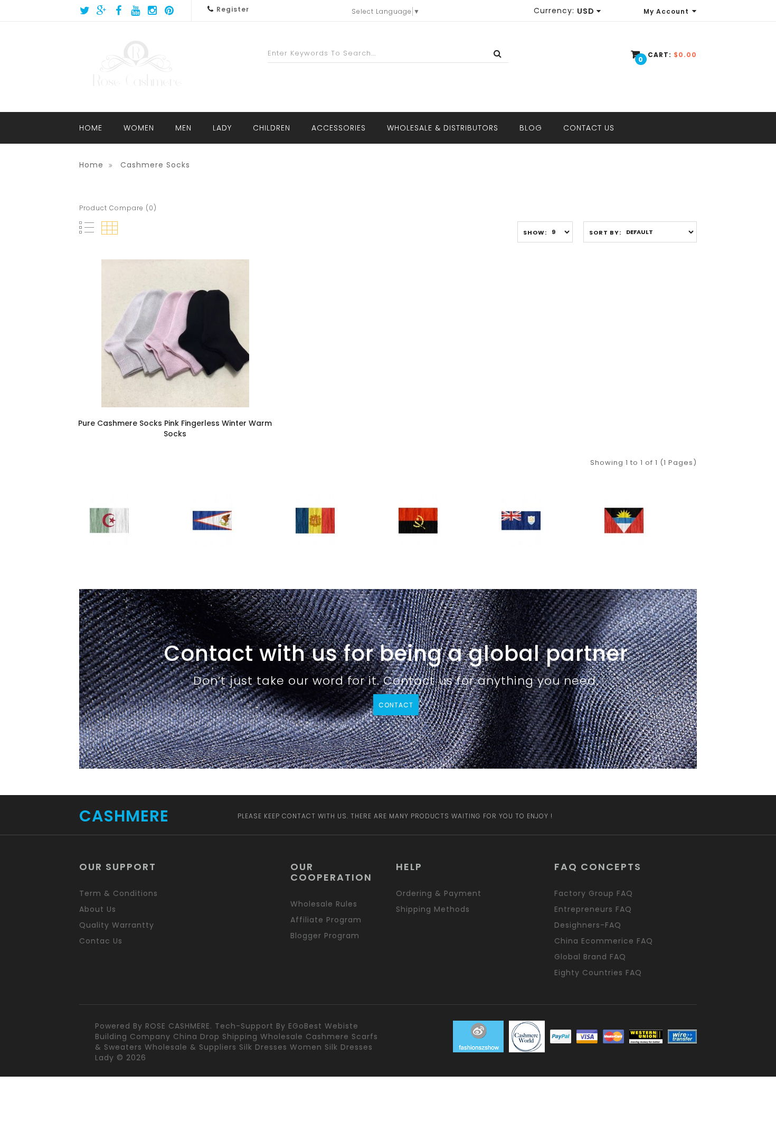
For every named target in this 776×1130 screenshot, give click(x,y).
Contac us (100, 941)
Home (91, 165)
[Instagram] (152, 10)
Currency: (554, 10)
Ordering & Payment (438, 893)
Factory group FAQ (593, 893)
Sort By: (605, 232)
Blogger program (324, 935)
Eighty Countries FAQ (598, 972)
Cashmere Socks (155, 165)
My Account (666, 11)
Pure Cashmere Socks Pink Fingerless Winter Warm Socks (175, 428)
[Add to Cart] (157, 320)
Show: (535, 232)
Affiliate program (326, 919)
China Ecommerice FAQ (603, 941)
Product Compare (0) (118, 207)
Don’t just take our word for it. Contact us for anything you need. (396, 682)
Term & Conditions (118, 893)
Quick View (121, 320)
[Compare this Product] (228, 320)
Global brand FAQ (590, 956)
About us (97, 909)
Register (232, 9)
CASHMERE (124, 816)
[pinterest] (169, 10)
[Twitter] (85, 10)
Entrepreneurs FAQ (593, 909)
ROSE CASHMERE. (178, 1026)
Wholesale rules (323, 904)
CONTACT (395, 705)
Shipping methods (433, 909)
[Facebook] (119, 10)
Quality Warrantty (116, 925)
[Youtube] (135, 10)
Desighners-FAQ (587, 925)
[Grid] (109, 228)
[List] (86, 227)
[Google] (102, 10)
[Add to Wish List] (193, 320)
